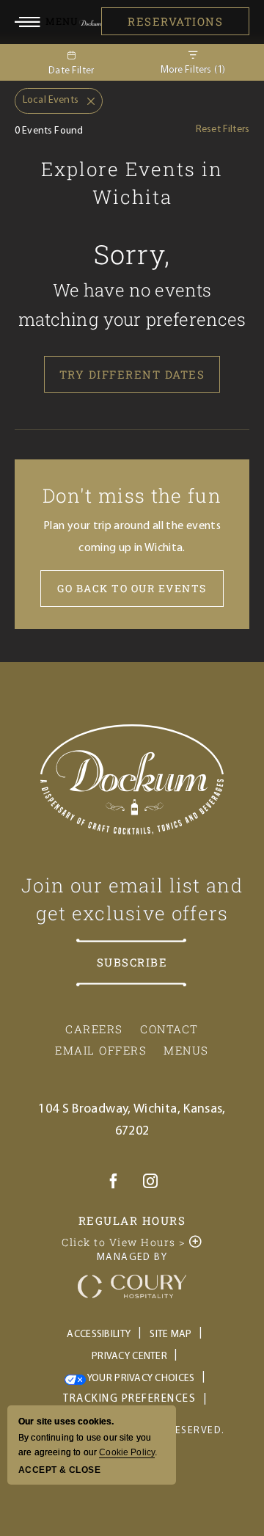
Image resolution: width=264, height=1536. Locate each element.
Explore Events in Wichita (132, 182)
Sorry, (132, 254)
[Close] (86, 101)
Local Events (46, 97)
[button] (47, 21)
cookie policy (127, 1452)
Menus (186, 1050)
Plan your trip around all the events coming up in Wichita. (132, 537)
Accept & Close (59, 1470)
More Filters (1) (193, 70)
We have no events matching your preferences (132, 304)
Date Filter (71, 70)
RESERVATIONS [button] (175, 21)
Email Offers (101, 1050)
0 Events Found (49, 131)
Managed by (132, 1257)
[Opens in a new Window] (113, 1183)
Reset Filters (222, 129)
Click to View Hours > (118, 1241)
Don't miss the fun (132, 495)
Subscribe (132, 962)
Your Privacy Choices (140, 1378)
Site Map (170, 1334)
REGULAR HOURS (132, 1220)
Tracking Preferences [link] (129, 1399)
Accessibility (99, 1334)
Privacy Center (129, 1356)
